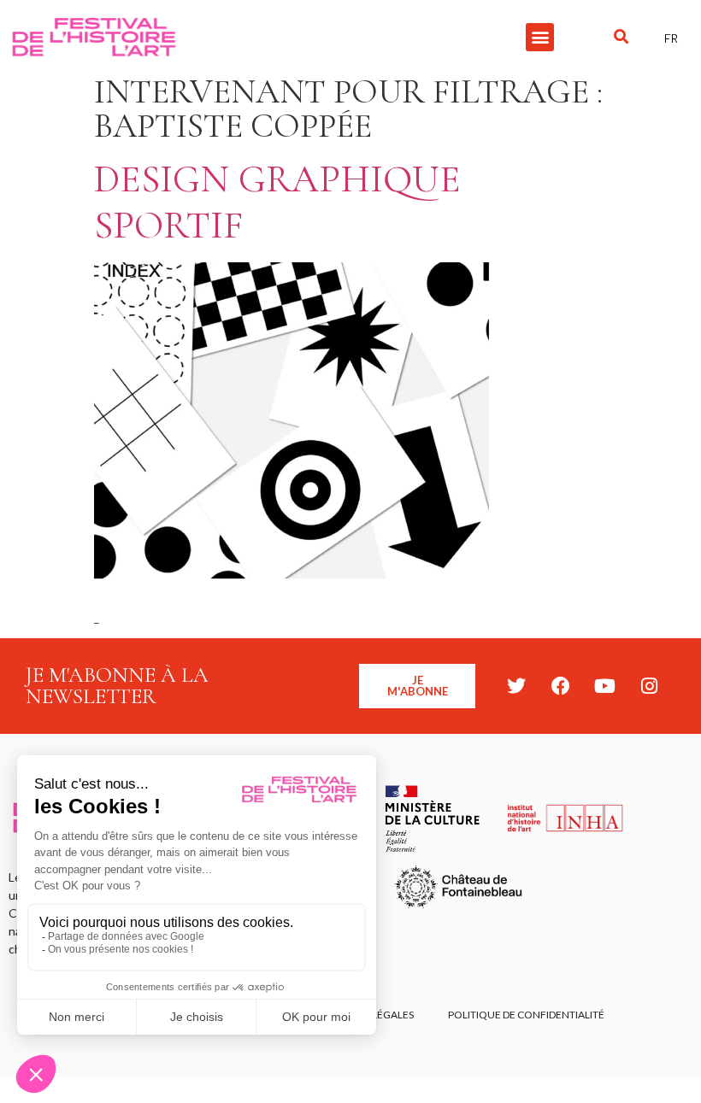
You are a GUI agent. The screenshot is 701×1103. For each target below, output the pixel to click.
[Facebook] (560, 686)
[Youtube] (605, 686)
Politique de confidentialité (526, 1014)
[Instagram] (649, 686)
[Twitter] (516, 686)
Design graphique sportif (277, 202)
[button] (540, 37)
